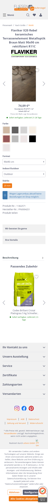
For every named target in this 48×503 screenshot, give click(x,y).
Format (6, 156)
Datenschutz (34, 419)
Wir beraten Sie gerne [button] (16, 228)
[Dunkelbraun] (6, 130)
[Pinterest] (25, 212)
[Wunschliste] (34, 15)
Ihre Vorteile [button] (11, 240)
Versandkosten (10, 433)
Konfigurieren (32, 492)
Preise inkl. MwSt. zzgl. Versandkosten (24, 114)
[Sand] (24, 139)
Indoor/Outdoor (11, 168)
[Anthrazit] (15, 130)
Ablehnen (14, 492)
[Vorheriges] (4, 84)
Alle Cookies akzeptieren (24, 498)
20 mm (7, 185)
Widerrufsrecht (36, 423)
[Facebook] (20, 212)
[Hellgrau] (24, 130)
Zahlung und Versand (16, 423)
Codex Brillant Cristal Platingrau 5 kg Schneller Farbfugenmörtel (24, 312)
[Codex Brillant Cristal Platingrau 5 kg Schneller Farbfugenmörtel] (24, 289)
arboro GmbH (29, 443)
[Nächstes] (43, 84)
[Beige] (32, 130)
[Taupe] (6, 148)
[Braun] (6, 139)
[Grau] (15, 139)
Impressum (12, 419)
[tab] (23, 257)
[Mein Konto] (41, 15)
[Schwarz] (32, 139)
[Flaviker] (24, 53)
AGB (22, 419)
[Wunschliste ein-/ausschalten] (37, 70)
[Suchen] (28, 15)
